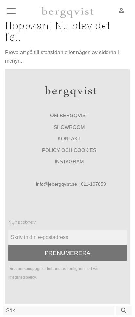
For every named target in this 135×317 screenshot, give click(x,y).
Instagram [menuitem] (69, 161)
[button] (12, 11)
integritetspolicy (22, 277)
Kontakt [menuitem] (69, 138)
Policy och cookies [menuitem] (69, 150)
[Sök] (124, 310)
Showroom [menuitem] (69, 127)
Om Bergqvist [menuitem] (69, 115)
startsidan (52, 52)
